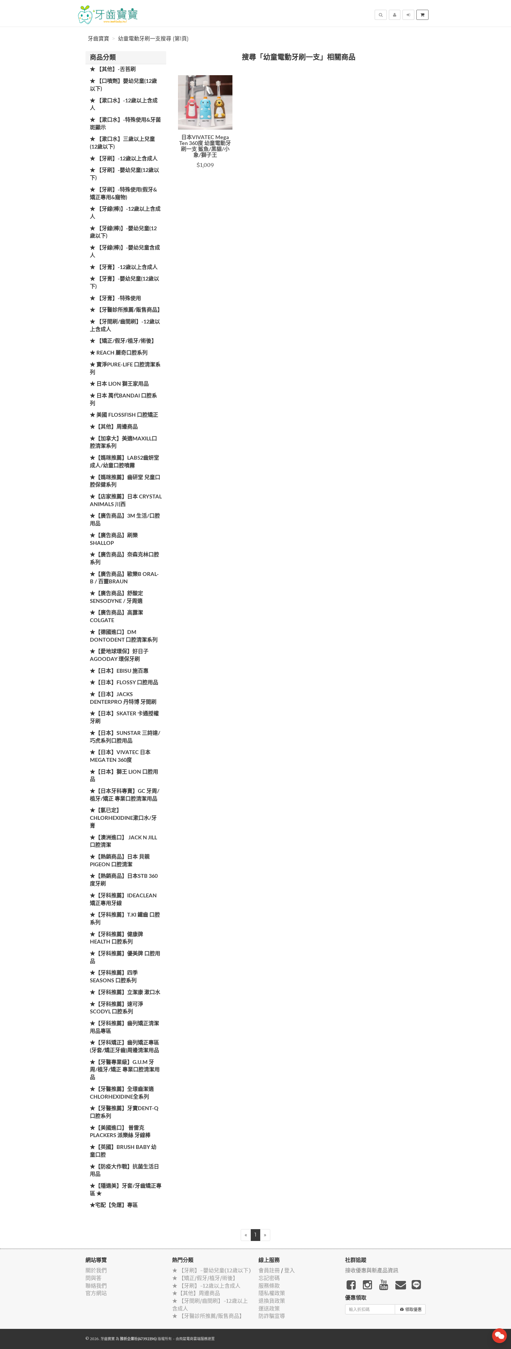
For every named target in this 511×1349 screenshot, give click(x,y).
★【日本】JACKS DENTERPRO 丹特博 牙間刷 (123, 698)
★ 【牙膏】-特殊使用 (115, 298)
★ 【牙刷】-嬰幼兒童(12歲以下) (124, 174)
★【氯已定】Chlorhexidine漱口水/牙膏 (123, 818)
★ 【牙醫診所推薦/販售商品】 (126, 310)
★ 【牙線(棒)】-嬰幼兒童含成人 (125, 251)
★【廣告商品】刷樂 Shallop (114, 539)
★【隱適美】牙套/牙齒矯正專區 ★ (125, 1190)
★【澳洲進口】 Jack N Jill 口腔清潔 (123, 841)
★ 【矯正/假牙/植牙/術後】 (123, 341)
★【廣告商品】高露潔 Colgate (116, 616)
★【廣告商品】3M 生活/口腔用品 (125, 520)
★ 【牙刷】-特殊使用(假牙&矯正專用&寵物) (123, 193)
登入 (289, 1270)
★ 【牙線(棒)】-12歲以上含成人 (125, 213)
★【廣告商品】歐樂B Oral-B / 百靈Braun (124, 578)
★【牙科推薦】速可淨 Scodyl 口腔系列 (116, 1008)
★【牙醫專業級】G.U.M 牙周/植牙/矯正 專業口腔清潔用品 (125, 1070)
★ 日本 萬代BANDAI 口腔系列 (123, 399)
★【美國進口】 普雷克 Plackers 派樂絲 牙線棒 (120, 1132)
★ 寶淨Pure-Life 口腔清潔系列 (125, 368)
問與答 (93, 1278)
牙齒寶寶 (98, 39)
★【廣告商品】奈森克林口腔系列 (124, 558)
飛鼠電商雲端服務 (193, 1339)
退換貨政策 (271, 1301)
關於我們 (96, 1270)
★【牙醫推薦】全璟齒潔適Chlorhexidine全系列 (122, 1093)
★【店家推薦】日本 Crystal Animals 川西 (125, 500)
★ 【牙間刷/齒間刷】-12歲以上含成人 (125, 325)
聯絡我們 (96, 1285)
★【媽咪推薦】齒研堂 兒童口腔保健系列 (125, 481)
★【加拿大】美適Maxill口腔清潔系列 (123, 442)
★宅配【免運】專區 (114, 1205)
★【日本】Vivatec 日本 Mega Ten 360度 (120, 756)
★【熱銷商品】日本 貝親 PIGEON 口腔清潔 (120, 860)
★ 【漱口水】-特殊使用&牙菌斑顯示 (125, 124)
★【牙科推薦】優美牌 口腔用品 (125, 957)
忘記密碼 (269, 1278)
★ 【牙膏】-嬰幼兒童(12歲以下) (124, 282)
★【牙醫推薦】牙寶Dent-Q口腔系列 (124, 1112)
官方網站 (96, 1293)
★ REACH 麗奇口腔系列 (119, 353)
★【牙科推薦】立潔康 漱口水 (125, 992)
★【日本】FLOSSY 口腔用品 (124, 682)
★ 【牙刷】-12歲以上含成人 (124, 159)
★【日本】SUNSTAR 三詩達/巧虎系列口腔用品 (125, 737)
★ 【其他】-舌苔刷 (113, 69)
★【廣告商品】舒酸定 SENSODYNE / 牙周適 (116, 597)
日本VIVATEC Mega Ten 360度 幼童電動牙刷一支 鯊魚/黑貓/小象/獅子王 (205, 146)
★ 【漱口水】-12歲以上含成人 (124, 104)
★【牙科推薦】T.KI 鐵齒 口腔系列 (125, 918)
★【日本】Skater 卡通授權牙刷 (124, 717)
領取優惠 (413, 1309)
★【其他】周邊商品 (114, 427)
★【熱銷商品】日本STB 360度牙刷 (124, 880)
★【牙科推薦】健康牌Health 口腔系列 (116, 938)
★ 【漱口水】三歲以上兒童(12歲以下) (122, 143)
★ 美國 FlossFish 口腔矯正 (124, 415)
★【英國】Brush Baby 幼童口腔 (123, 1151)
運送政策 (269, 1308)
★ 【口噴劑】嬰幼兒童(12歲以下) (123, 85)
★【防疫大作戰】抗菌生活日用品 (124, 1170)
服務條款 (269, 1285)
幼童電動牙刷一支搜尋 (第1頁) (153, 39)
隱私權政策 (271, 1293)
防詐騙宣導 (271, 1316)
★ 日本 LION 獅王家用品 (119, 384)
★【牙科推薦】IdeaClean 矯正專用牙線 (123, 899)
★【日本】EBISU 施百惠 (119, 671)
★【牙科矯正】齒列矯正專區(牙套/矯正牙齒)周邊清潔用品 (124, 1046)
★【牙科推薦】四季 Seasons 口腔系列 (114, 976)
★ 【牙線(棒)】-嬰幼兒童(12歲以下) (123, 232)
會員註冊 (269, 1270)
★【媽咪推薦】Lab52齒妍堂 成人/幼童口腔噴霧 (124, 462)
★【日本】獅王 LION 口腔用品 (124, 776)
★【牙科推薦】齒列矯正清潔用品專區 (124, 1027)
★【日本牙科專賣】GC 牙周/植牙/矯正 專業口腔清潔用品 (124, 795)
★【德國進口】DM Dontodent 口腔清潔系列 (124, 636)
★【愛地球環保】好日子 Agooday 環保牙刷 (119, 655)
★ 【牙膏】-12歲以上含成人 (124, 267)
